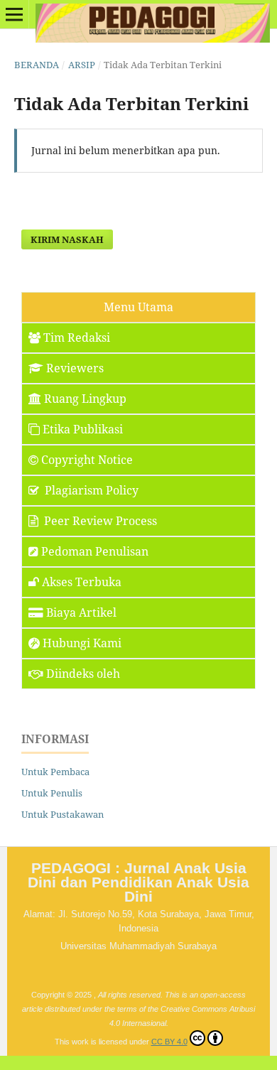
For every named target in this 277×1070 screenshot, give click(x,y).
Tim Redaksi (76, 337)
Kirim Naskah (67, 239)
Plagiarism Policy (90, 490)
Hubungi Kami (82, 643)
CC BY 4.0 (169, 1041)
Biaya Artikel (81, 612)
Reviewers (75, 368)
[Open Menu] (14, 14)
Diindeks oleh (83, 673)
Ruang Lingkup (85, 398)
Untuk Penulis (51, 793)
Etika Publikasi (83, 429)
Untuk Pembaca (55, 771)
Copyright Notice (87, 460)
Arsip (81, 64)
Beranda (36, 64)
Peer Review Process (99, 521)
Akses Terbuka (81, 582)
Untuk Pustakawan (62, 814)
